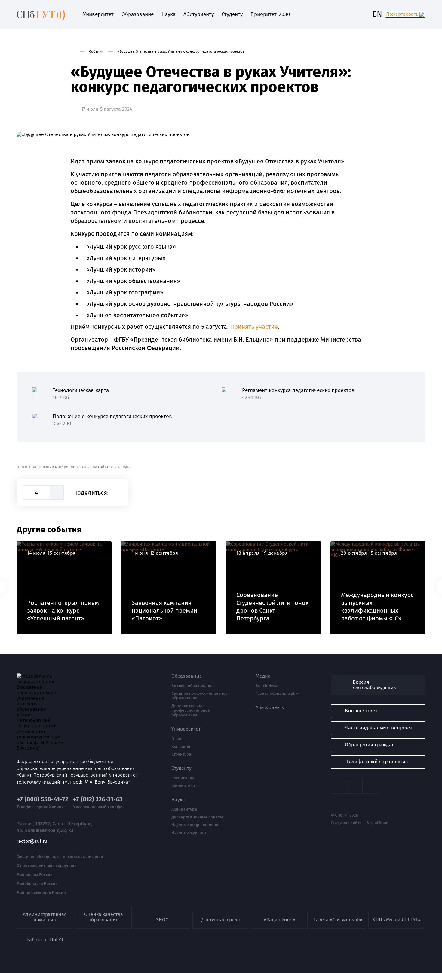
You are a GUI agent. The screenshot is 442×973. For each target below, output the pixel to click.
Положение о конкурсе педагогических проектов (112, 420)
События (96, 51)
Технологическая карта (81, 394)
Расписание (183, 778)
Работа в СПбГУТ (44, 939)
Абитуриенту (198, 14)
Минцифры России (35, 875)
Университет (98, 14)
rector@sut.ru (32, 841)
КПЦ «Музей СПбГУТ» (397, 919)
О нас (176, 739)
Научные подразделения (196, 824)
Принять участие (254, 326)
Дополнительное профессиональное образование (190, 711)
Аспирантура (184, 809)
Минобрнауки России (37, 884)
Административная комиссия (45, 916)
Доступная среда (220, 919)
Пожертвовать (402, 14)
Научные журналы (189, 832)
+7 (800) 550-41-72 (42, 799)
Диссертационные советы (197, 817)
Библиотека (183, 785)
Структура (181, 754)
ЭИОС (162, 919)
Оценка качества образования (103, 916)
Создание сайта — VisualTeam (359, 823)
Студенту (232, 14)
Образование (137, 14)
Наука (168, 14)
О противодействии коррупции (47, 866)
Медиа (263, 676)
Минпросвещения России (41, 893)
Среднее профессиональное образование (199, 695)
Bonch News (267, 685)
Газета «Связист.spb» (277, 693)
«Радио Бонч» (279, 919)
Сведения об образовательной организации (60, 856)
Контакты (180, 746)
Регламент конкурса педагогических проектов (298, 394)
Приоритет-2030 (270, 14)
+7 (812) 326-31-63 (97, 799)
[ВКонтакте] (118, 492)
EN (377, 14)
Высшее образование (192, 685)
